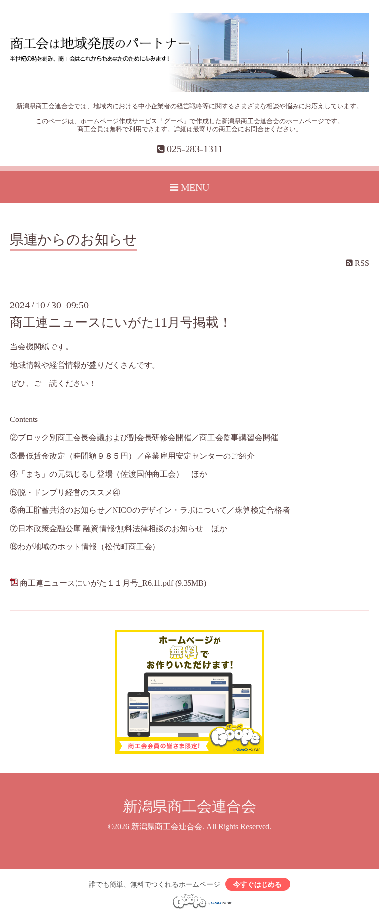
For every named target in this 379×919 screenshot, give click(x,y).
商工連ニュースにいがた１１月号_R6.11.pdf (96, 583)
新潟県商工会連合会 (189, 806)
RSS (361, 263)
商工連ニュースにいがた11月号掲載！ (120, 322)
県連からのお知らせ (73, 240)
